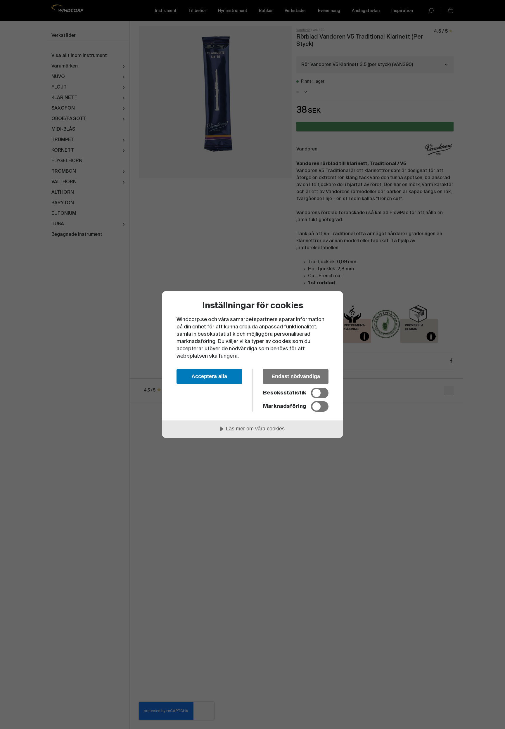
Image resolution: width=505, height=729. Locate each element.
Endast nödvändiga (295, 376)
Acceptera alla (209, 376)
